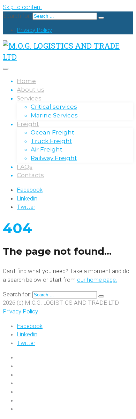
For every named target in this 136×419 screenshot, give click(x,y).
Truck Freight (51, 141)
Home (26, 80)
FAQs (24, 166)
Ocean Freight (52, 132)
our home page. (97, 279)
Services (29, 98)
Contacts (30, 175)
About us (30, 89)
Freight (28, 124)
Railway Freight (54, 158)
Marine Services (54, 115)
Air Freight (46, 149)
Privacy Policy (34, 29)
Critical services (54, 106)
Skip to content (22, 6)
